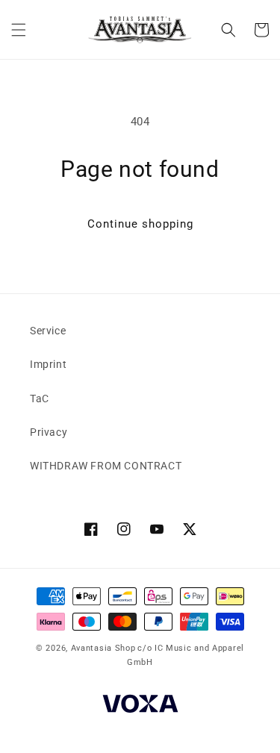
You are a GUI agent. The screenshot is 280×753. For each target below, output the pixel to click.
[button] (18, 29)
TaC (39, 398)
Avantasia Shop (103, 648)
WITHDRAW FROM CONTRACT (105, 466)
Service (48, 331)
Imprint (48, 364)
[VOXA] (140, 706)
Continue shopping (140, 224)
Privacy (48, 432)
